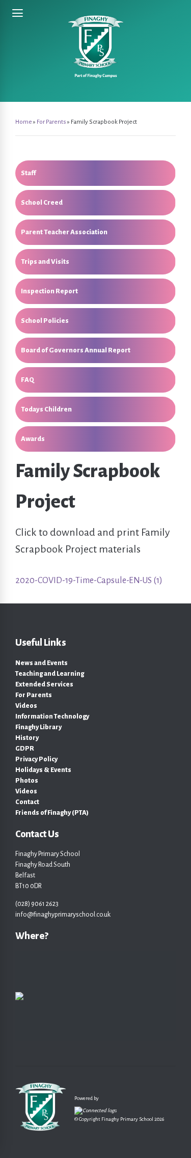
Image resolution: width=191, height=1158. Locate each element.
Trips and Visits (45, 261)
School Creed (42, 202)
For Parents (33, 695)
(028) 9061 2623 (37, 903)
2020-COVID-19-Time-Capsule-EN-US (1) (88, 580)
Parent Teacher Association (64, 232)
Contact (27, 802)
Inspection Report (49, 291)
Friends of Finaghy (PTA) (52, 812)
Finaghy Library (38, 727)
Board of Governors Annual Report (75, 350)
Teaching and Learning (49, 673)
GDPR (24, 748)
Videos (26, 705)
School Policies (45, 320)
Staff (28, 173)
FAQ (27, 379)
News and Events (41, 663)
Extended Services (44, 684)
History (27, 737)
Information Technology (52, 716)
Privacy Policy (36, 759)
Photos (26, 780)
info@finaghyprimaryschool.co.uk (63, 914)
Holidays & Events (43, 770)
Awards (33, 439)
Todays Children (46, 409)
